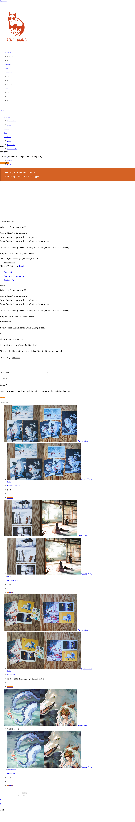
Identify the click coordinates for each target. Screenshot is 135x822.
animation (6, 129)
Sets (1, 262)
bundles (9, 164)
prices (9, 141)
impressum (24, 792)
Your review (6, 372)
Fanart (14, 769)
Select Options (5, 163)
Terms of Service (12, 149)
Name (3, 378)
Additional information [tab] (14, 276)
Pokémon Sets (11, 674)
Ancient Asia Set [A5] (13, 580)
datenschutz (24, 793)
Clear (16, 262)
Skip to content (3, 1)
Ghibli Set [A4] (11, 773)
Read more (10, 498)
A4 (8, 769)
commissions (7, 137)
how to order (11, 145)
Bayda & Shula (11, 121)
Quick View (82, 441)
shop (5, 153)
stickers (9, 160)
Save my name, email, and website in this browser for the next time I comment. (37, 391)
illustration (7, 117)
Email (3, 385)
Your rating (6, 357)
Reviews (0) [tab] (9, 280)
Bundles (22, 266)
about (5, 133)
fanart (9, 125)
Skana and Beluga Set (13, 485)
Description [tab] (9, 272)
